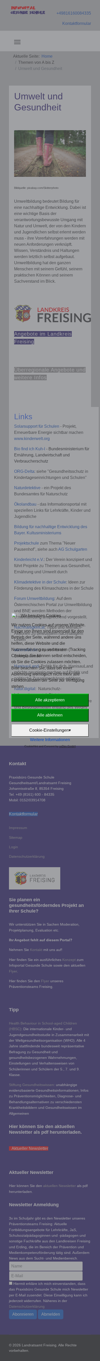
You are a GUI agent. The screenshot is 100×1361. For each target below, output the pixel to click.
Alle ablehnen (50, 715)
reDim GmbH (67, 746)
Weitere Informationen (50, 740)
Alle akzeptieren (50, 700)
